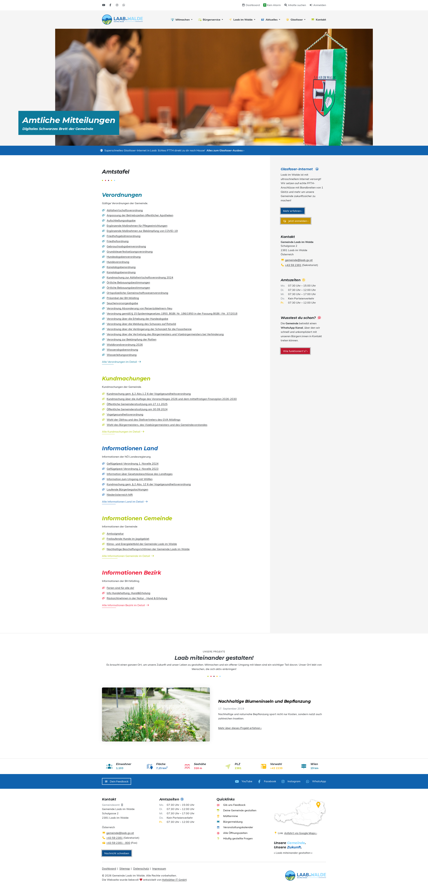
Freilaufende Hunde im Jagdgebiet (128, 538)
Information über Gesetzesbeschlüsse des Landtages (140, 473)
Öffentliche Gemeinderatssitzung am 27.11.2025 (137, 404)
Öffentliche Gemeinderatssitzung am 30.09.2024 (137, 409)
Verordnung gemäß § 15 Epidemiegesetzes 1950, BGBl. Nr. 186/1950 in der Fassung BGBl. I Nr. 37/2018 (172, 313)
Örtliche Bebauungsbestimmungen (128, 282)
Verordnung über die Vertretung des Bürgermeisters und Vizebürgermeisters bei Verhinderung (165, 334)
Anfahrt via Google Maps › (300, 833)
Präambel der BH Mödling (123, 298)
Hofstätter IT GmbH (174, 879)
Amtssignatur (115, 533)
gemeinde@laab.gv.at (299, 260)
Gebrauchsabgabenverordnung (126, 246)
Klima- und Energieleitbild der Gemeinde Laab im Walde (142, 543)
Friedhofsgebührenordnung (123, 236)
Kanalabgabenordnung (121, 267)
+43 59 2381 (293, 265)
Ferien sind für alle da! (120, 587)
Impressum (159, 868)
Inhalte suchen (296, 5)
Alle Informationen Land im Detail (123, 501)
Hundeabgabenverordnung (124, 256)
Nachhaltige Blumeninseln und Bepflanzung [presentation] (264, 701)
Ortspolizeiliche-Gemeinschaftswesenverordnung (137, 292)
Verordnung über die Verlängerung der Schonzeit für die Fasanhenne (149, 329)
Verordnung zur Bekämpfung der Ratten (131, 339)
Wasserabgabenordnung (122, 349)
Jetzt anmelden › (298, 221)
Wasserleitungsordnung (122, 354)
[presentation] (122, 19)
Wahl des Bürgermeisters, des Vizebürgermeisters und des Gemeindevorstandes (157, 424)
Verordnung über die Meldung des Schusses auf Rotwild (141, 323)
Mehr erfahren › (292, 211)
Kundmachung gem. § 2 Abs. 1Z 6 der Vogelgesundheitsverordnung (149, 484)
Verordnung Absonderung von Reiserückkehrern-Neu (139, 308)
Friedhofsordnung (118, 241)
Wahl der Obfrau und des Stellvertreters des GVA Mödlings (143, 419)
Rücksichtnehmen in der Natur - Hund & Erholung (137, 598)
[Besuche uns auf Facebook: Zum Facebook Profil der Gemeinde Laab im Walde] (110, 5)
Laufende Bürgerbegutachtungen (127, 489)
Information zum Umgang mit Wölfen (129, 479)
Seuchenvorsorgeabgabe (122, 303)
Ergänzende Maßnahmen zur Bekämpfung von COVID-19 (142, 230)
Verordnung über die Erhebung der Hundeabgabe (137, 318)
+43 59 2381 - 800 (118, 842)
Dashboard (252, 5)
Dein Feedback (118, 781)
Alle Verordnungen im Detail (120, 361)
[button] (181, 19)
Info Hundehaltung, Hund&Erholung (128, 593)
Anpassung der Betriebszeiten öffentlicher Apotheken (140, 215)
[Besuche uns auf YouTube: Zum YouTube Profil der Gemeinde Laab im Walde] (103, 5)
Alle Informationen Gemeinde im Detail (126, 556)
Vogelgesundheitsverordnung (125, 414)
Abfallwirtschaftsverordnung (125, 210)
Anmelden (319, 5)
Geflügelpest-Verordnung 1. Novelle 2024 (132, 463)
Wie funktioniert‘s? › (295, 351)
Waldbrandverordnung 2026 (125, 344)
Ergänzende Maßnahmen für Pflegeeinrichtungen (137, 225)
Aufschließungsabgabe (121, 220)
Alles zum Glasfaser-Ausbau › (225, 150)
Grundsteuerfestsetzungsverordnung (130, 251)
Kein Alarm (272, 5)
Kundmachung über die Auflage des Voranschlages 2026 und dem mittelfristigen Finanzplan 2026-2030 (172, 398)
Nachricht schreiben (116, 853)
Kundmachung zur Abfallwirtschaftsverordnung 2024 (140, 277)
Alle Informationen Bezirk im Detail (124, 605)
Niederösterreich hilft (120, 494)
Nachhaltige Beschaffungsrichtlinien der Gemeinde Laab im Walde (148, 549)
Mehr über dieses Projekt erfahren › (240, 728)
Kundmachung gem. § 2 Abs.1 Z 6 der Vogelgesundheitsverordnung (149, 393)
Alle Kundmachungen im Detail (121, 431)
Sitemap (124, 868)
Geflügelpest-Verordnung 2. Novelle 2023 (132, 468)
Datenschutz (141, 868)
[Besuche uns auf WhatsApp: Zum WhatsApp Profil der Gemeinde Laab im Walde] (123, 5)
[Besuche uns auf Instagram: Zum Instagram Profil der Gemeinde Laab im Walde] (117, 5)
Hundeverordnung (118, 261)
